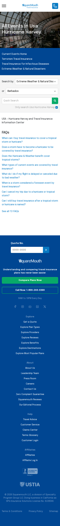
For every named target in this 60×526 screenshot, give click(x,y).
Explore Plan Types (30, 327)
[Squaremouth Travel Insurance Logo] (30, 6)
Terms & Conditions (12, 511)
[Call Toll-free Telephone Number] (55, 6)
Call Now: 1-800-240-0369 (30, 290)
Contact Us (30, 389)
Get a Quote (30, 322)
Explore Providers (30, 332)
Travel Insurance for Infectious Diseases (25, 64)
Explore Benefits (30, 343)
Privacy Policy (36, 511)
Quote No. (17, 243)
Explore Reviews (30, 338)
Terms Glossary (30, 435)
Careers (30, 384)
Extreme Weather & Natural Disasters (24, 69)
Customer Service (30, 425)
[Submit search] (55, 101)
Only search (35, 107)
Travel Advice (30, 419)
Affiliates (30, 455)
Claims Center (30, 430)
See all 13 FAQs (10, 211)
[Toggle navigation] (4, 6)
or (3, 91)
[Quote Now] (46, 250)
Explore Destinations (30, 348)
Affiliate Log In (30, 460)
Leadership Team (30, 373)
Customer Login (30, 440)
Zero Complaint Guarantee (30, 394)
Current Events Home (14, 54)
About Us (30, 368)
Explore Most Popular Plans (30, 353)
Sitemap (53, 511)
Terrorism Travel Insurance (17, 59)
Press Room (30, 379)
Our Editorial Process (30, 405)
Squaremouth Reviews (30, 400)
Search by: (8, 81)
